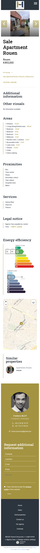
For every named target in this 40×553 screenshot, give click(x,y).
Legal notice (30, 537)
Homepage (6, 72)
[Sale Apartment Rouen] (20, 24)
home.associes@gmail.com (21, 431)
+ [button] (6, 301)
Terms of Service (21, 549)
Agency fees (11, 540)
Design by (22, 542)
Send (9, 493)
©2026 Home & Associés (14, 537)
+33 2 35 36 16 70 (21, 423)
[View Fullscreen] (5, 309)
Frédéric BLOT (20, 415)
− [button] (6, 304)
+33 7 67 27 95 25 (21, 426)
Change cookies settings (27, 540)
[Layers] (33, 302)
